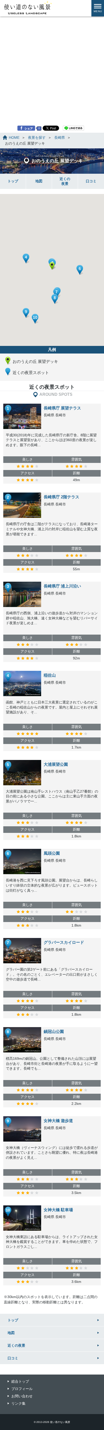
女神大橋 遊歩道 (58, 1121)
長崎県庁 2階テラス (61, 497)
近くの (65, 181)
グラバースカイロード (64, 942)
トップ (13, 181)
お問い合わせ (22, 1396)
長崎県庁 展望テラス (62, 408)
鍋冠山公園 (54, 1031)
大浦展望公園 (56, 764)
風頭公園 (52, 853)
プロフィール (22, 1389)
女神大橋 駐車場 (58, 1210)
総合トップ (20, 1381)
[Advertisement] (52, 55)
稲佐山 (50, 675)
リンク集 (18, 1403)
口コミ (91, 181)
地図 (38, 181)
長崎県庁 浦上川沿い (62, 586)
